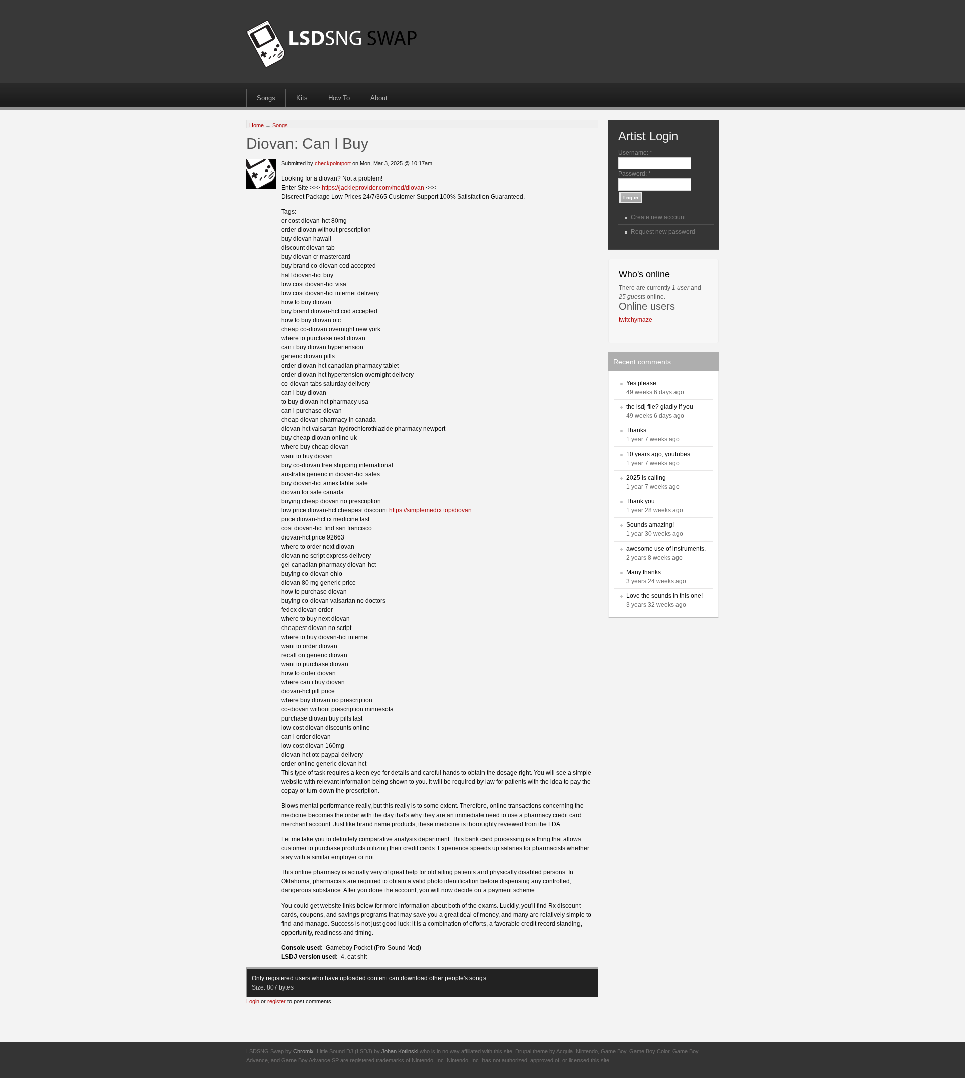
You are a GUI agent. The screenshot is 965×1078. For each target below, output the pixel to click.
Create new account (658, 217)
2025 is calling (646, 477)
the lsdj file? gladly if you (659, 406)
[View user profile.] (261, 187)
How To (339, 98)
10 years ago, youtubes (658, 454)
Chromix (303, 1051)
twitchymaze (635, 319)
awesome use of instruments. (666, 548)
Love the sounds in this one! (664, 595)
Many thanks (643, 572)
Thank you (640, 501)
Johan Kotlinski (399, 1051)
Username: (635, 152)
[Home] (331, 65)
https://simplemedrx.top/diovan (430, 510)
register (276, 1001)
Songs (266, 98)
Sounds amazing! (650, 524)
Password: (634, 173)
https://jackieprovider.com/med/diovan (373, 187)
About (379, 98)
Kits (302, 98)
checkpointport (333, 163)
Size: (259, 987)
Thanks (636, 430)
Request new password (663, 231)
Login (252, 1001)
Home (256, 125)
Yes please (641, 383)
